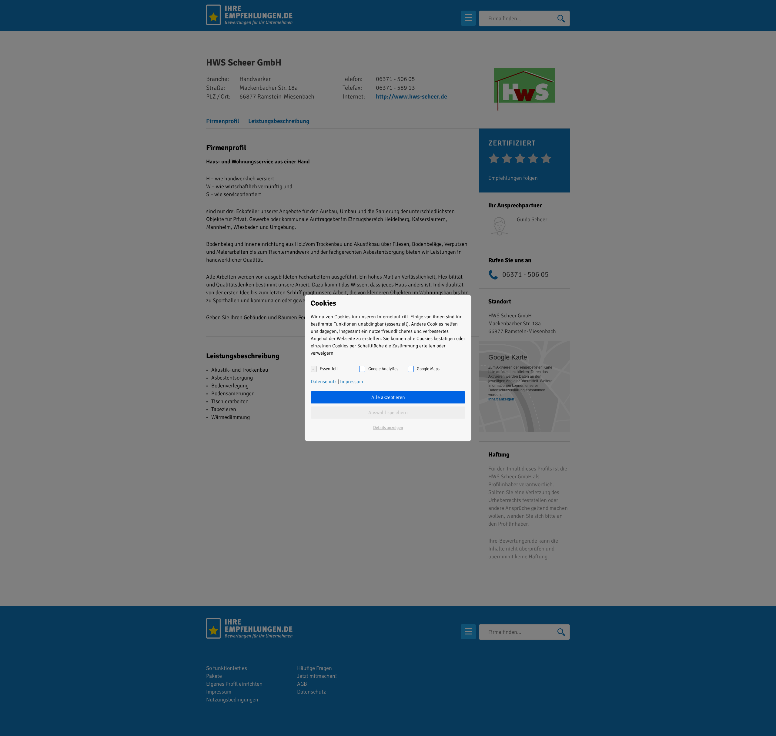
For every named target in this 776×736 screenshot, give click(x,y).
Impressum (351, 382)
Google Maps (428, 368)
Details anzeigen (388, 427)
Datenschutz (323, 382)
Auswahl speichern (388, 413)
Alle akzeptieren (388, 397)
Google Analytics (383, 368)
